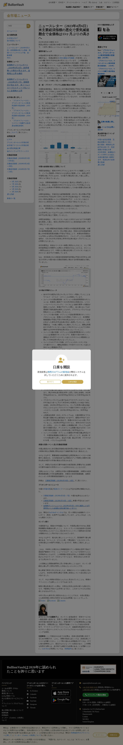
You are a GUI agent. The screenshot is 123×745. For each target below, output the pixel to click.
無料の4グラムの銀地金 (58, 372)
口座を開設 (72, 382)
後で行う (50, 382)
